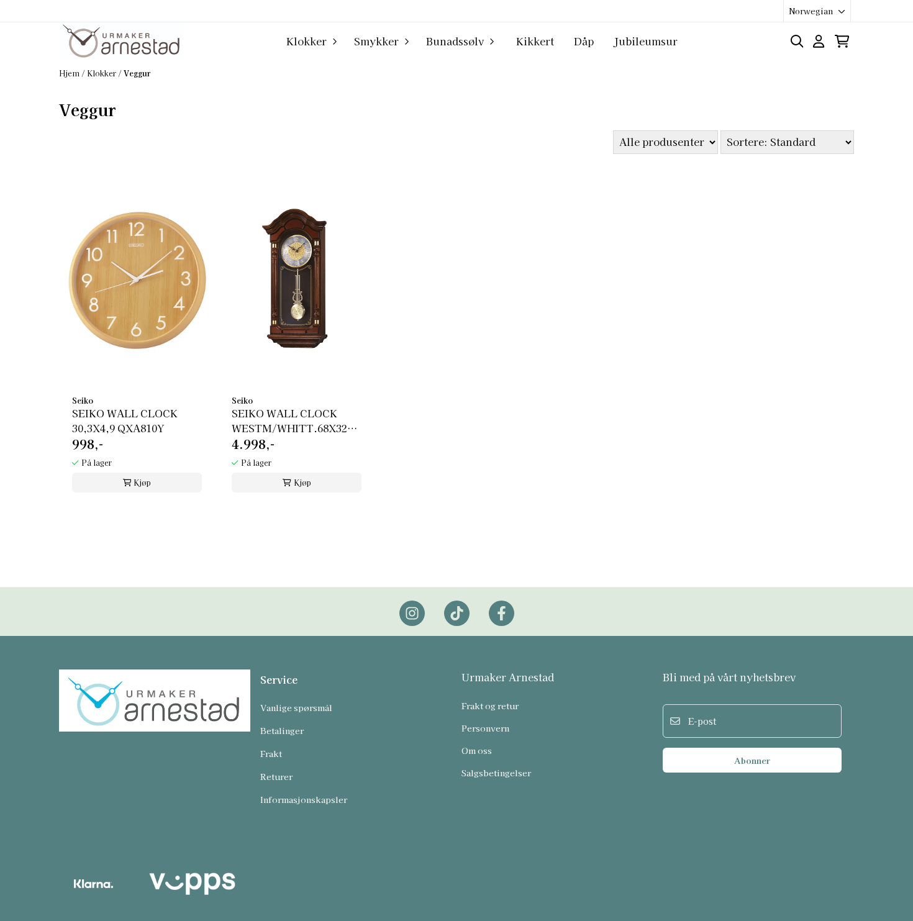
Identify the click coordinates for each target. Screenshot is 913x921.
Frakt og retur (490, 705)
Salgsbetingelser (496, 772)
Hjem (70, 73)
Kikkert (535, 41)
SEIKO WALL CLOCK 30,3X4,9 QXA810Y (125, 420)
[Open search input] (797, 41)
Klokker (102, 73)
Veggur (137, 73)
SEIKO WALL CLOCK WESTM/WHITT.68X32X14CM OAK (296, 420)
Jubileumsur (646, 41)
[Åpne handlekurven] (842, 41)
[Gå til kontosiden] (818, 41)
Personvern (485, 728)
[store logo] (121, 41)
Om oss (476, 750)
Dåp (584, 41)
